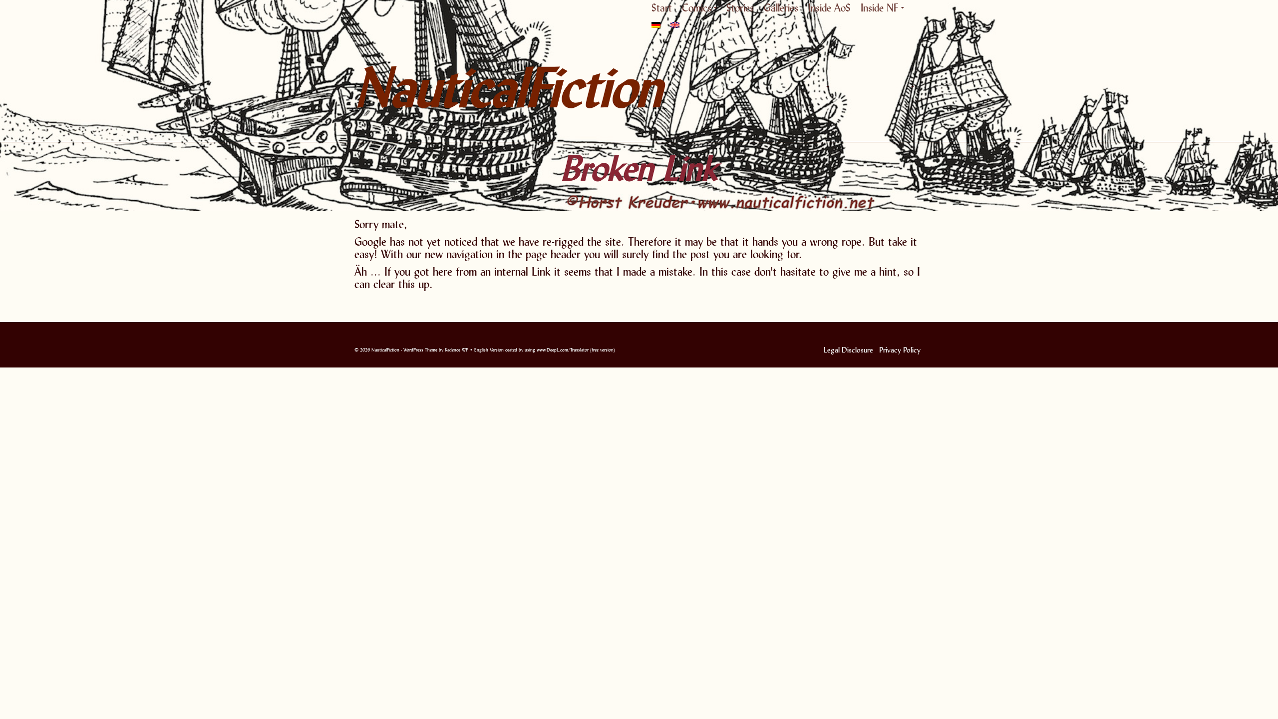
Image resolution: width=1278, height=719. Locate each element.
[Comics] (826, 87)
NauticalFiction (444, 86)
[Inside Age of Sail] (889, 87)
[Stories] (849, 87)
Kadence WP (456, 350)
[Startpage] (804, 87)
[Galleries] (869, 87)
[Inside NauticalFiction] (911, 87)
